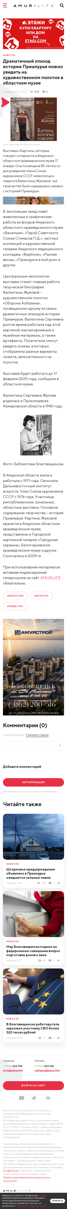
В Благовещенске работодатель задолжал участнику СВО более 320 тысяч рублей (32, 1028)
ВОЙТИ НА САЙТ (33, 1085)
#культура (41, 595)
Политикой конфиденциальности (31, 1206)
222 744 (12, 1066)
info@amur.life (13, 1070)
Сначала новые (13, 734)
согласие (42, 1195)
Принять (57, 1201)
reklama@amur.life (47, 1070)
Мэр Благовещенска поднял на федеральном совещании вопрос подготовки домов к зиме (33, 951)
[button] (48, 1098)
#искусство (15, 595)
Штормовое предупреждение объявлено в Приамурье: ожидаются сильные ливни (30, 873)
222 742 (44, 1066)
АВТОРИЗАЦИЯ (33, 782)
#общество (15, 606)
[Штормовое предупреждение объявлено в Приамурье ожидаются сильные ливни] (59, 883)
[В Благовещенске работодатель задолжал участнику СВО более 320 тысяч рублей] (59, 1038)
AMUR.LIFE (50, 577)
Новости (9, 55)
